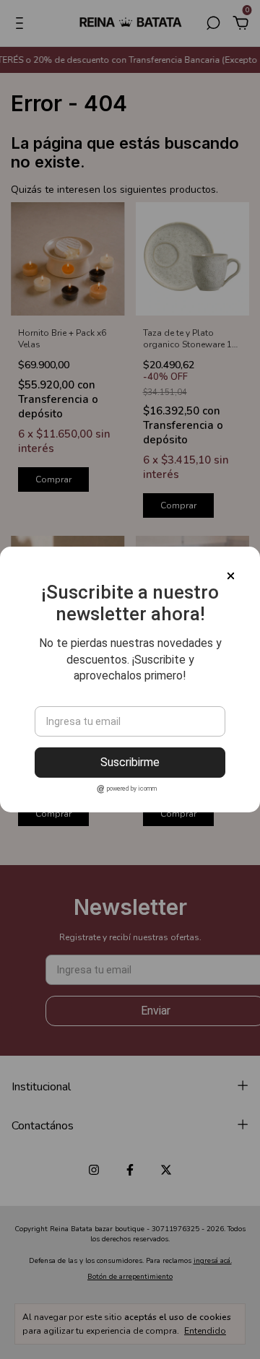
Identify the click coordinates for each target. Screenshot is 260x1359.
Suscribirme (130, 762)
